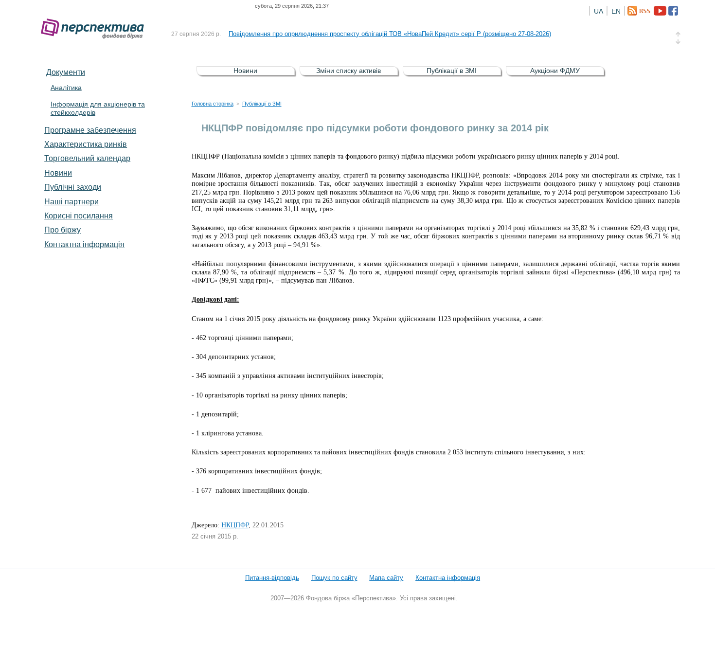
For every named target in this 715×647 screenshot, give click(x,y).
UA (598, 11)
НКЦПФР (235, 525)
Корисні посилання (78, 215)
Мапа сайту (386, 577)
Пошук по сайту (334, 577)
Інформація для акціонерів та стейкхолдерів (98, 108)
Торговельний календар (87, 158)
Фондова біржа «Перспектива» (95, 28)
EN (616, 11)
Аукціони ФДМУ (555, 70)
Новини (58, 172)
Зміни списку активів (348, 70)
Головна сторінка (212, 104)
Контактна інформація (84, 244)
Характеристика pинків (85, 144)
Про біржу (62, 229)
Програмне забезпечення (90, 130)
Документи (65, 72)
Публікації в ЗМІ (452, 70)
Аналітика (66, 87)
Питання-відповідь (272, 577)
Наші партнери (71, 201)
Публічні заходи (72, 186)
